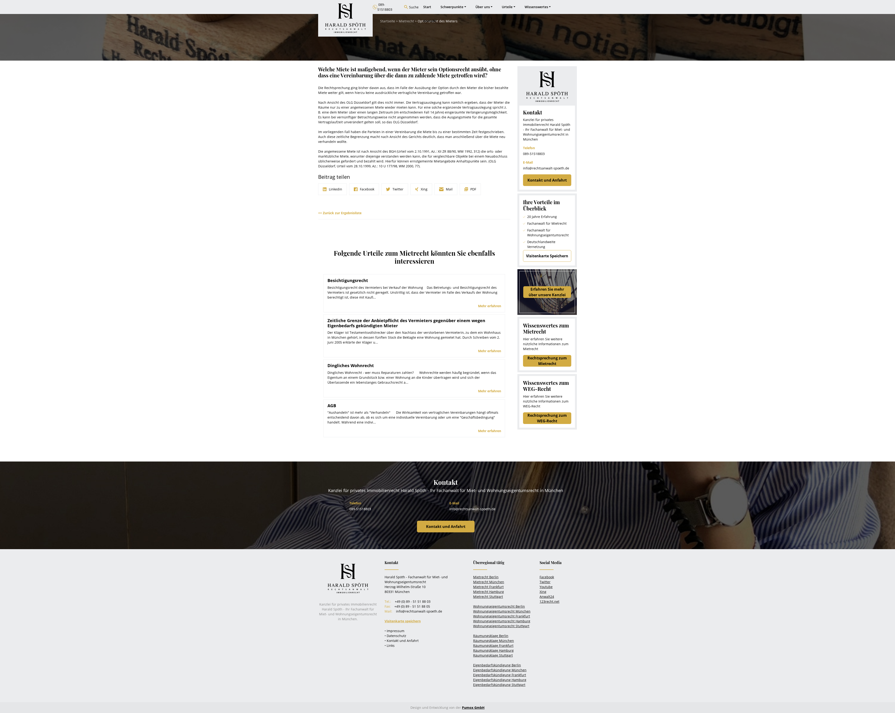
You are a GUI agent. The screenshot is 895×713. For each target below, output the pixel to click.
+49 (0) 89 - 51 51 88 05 (412, 606)
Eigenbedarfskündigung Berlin (497, 665)
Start (427, 7)
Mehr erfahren (489, 306)
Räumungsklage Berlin (490, 636)
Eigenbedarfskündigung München (500, 670)
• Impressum (394, 631)
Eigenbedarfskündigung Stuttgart (499, 684)
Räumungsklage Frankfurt (493, 645)
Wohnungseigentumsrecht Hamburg (501, 621)
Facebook (547, 577)
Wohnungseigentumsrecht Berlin (499, 606)
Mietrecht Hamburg (488, 591)
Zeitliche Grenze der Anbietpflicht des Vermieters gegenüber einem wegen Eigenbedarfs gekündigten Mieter (406, 323)
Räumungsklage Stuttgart (493, 655)
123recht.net (549, 601)
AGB (331, 405)
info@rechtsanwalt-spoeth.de (546, 168)
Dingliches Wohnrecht (350, 365)
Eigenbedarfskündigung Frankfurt (499, 675)
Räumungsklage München (493, 640)
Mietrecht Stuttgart (488, 596)
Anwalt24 (547, 596)
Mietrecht (406, 21)
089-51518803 (534, 154)
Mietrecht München (488, 582)
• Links (390, 645)
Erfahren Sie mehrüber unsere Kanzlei (547, 292)
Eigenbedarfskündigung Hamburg (499, 680)
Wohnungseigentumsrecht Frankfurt (501, 616)
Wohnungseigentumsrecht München (501, 611)
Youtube (546, 587)
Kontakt (429, 21)
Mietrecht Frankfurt (488, 587)
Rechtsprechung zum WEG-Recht (547, 418)
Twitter (545, 582)
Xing (543, 591)
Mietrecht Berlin (486, 577)
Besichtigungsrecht (347, 280)
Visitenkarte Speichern (547, 255)
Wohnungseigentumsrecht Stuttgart (501, 626)
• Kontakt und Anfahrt (402, 640)
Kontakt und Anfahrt (547, 180)
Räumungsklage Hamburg (493, 650)
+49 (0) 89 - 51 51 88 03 (412, 601)
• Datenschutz (395, 636)
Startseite (387, 21)
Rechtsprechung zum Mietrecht (547, 360)
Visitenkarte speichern (403, 621)
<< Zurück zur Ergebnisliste (339, 213)
